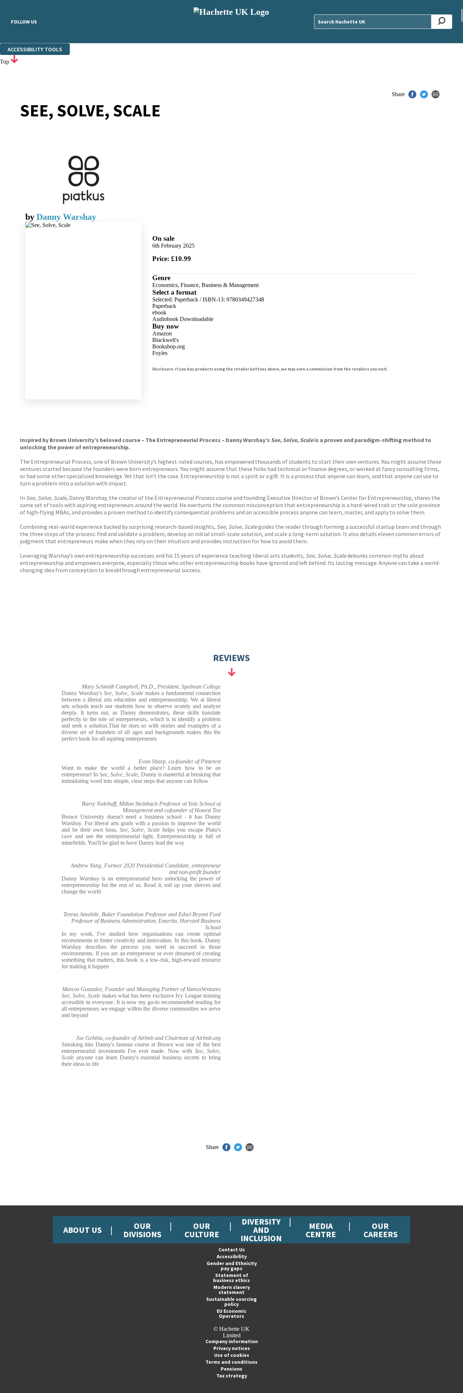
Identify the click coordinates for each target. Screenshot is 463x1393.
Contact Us (231, 1249)
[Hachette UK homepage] (231, 21)
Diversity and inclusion (261, 1229)
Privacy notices (231, 1348)
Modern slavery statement (231, 1289)
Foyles (159, 353)
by (31, 217)
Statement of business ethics (231, 1277)
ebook (159, 312)
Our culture (201, 1230)
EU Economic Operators (231, 1313)
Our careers (381, 1230)
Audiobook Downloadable (182, 319)
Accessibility (232, 1256)
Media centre (321, 1230)
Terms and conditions (231, 1362)
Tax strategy (231, 1375)
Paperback (164, 306)
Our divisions (142, 1230)
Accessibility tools (35, 49)
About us (82, 1230)
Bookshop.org (168, 346)
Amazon (162, 333)
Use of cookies (231, 1355)
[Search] (442, 21)
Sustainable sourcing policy (231, 1301)
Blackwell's (165, 340)
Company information (231, 1341)
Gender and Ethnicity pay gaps (232, 1266)
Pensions (231, 1369)
